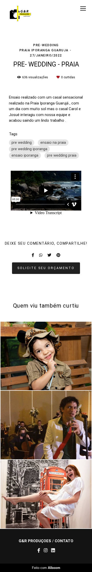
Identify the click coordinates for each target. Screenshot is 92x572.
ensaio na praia (53, 142)
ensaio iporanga (25, 155)
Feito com (46, 568)
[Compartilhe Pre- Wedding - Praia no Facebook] (33, 255)
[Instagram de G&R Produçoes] (46, 550)
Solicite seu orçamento (46, 268)
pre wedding (22, 142)
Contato (64, 541)
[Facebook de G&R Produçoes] (38, 550)
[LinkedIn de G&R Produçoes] (53, 550)
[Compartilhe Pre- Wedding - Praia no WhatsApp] (40, 255)
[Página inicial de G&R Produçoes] (21, 14)
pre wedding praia (61, 155)
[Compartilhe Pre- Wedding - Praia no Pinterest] (58, 255)
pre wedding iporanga (29, 149)
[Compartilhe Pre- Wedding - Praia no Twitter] (49, 255)
